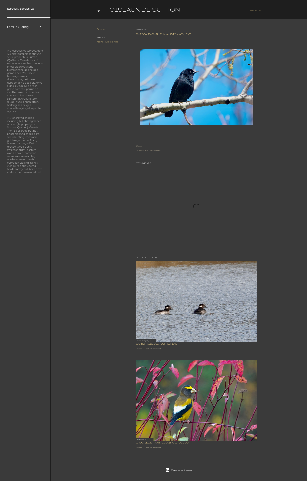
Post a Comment (153, 349)
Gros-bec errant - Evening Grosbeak (162, 443)
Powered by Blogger (181, 470)
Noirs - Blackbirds (107, 42)
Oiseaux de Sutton (145, 9)
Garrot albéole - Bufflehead (156, 344)
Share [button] (100, 29)
